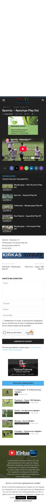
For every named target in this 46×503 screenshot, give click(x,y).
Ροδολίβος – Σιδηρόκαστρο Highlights (28, 431)
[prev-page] (40, 176)
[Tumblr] (36, 168)
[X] (16, 168)
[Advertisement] (23, 24)
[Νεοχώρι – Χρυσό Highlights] (7, 423)
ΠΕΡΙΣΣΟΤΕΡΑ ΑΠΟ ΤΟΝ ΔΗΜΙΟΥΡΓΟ (15, 179)
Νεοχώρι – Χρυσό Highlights (24, 421)
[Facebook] (12, 168)
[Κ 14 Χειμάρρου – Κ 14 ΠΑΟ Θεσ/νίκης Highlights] (7, 392)
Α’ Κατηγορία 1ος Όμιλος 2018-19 (20, 107)
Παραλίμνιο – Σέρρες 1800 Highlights (28, 400)
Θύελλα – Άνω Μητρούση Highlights (27, 410)
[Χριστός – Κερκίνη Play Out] (7, 197)
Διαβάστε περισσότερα (23, 501)
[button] (3, 100)
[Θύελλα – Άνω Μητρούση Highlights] (7, 413)
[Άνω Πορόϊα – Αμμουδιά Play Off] (7, 218)
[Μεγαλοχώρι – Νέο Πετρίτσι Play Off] (7, 187)
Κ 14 (16, 394)
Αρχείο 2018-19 (7, 107)
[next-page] (43, 176)
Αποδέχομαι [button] (21, 497)
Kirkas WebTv (9, 114)
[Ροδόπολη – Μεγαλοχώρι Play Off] (7, 208)
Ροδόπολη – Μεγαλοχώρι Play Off (28, 205)
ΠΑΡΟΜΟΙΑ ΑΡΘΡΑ (8, 176)
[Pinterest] (21, 168)
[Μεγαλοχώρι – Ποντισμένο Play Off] (7, 229)
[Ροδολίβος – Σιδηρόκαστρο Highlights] (7, 434)
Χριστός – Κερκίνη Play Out (25, 195)
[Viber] (41, 168)
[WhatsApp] (26, 168)
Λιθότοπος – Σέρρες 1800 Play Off (34, 268)
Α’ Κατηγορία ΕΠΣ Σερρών (21, 402)
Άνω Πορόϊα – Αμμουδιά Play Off (27, 216)
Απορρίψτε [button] (31, 497)
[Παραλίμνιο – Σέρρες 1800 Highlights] (7, 403)
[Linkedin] (31, 168)
